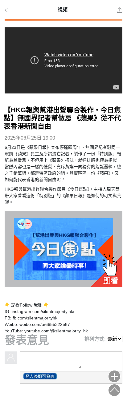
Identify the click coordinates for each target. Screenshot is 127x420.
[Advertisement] (63, 404)
